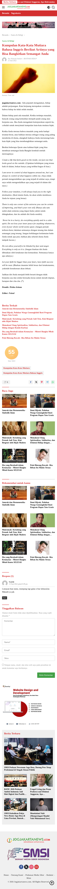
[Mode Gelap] (48, 7)
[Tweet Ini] (36, 382)
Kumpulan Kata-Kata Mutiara (16, 368)
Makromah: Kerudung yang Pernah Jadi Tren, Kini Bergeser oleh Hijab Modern (28, 320)
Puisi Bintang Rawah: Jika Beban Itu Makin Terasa (24, 338)
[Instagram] (31, 867)
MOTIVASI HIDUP (30, 59)
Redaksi (49, 875)
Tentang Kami (17, 875)
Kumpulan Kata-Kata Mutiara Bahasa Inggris (22, 373)
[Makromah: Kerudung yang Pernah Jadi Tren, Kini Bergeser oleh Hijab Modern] (14, 428)
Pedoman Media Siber (34, 875)
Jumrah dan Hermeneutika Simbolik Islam (20, 309)
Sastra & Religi (8, 41)
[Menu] (4, 7)
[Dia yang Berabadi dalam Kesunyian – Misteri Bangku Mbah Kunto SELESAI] (14, 456)
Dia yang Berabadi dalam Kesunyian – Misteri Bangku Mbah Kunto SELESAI (28, 333)
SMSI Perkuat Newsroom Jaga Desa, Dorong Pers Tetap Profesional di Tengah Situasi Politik (27, 768)
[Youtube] (36, 867)
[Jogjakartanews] (18, 7)
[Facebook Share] (31, 382)
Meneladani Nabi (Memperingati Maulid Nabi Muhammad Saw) (40, 815)
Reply (4, 598)
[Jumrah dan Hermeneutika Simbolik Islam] (14, 401)
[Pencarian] (53, 7)
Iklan (29, 878)
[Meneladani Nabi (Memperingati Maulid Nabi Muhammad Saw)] (41, 804)
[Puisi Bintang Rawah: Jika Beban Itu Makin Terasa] (42, 456)
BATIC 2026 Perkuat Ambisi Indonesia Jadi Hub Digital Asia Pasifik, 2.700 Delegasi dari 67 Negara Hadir (14, 792)
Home (6, 875)
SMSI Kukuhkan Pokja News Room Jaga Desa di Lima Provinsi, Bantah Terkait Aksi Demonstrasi (14, 816)
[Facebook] (21, 867)
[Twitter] (26, 867)
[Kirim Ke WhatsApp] (53, 382)
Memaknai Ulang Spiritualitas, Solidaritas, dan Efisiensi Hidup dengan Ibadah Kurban (25, 326)
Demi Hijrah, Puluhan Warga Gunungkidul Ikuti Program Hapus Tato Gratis (27, 314)
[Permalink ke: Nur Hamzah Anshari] (4, 59)
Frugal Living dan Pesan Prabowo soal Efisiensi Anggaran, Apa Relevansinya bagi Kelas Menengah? (40, 792)
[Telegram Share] (47, 382)
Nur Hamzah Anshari (15, 59)
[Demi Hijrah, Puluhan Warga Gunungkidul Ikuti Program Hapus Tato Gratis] (42, 401)
